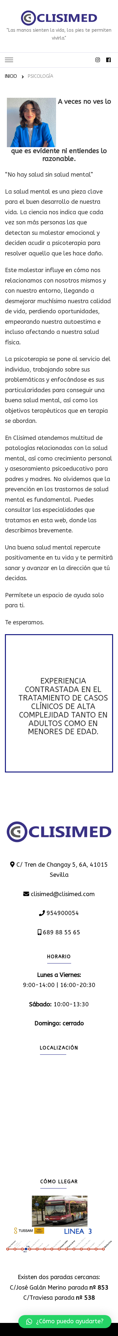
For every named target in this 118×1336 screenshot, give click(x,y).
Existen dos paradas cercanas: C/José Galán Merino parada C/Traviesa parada (59, 1287)
